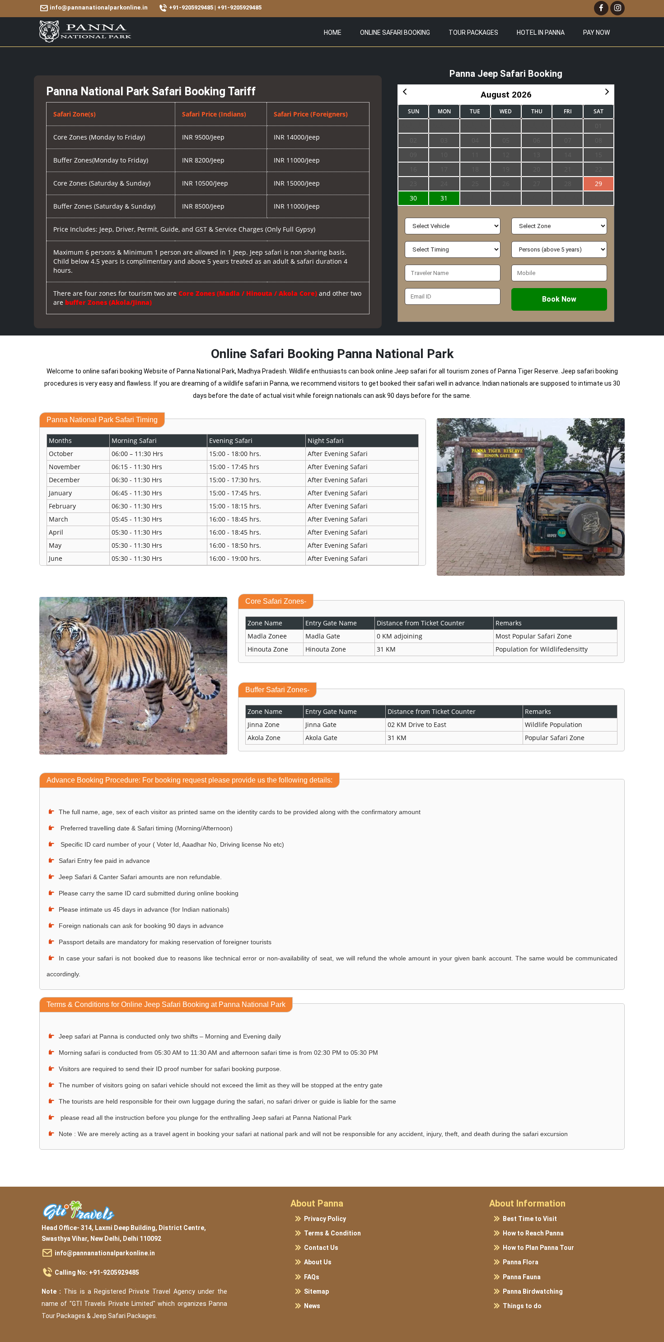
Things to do (522, 1305)
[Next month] (607, 91)
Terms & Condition (332, 1233)
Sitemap (316, 1291)
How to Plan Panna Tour (538, 1247)
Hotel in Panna (541, 32)
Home (332, 32)
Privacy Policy (325, 1218)
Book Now (559, 299)
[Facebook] (601, 8)
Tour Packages (473, 32)
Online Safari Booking (395, 32)
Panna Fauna (522, 1277)
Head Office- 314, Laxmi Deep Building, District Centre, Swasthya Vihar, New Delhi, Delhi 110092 (124, 1233)
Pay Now (596, 32)
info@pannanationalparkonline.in (105, 1253)
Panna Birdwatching (533, 1291)
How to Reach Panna (533, 1233)
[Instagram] (617, 8)
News (312, 1305)
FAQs (311, 1277)
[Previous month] (404, 91)
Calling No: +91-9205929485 (97, 1272)
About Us (318, 1262)
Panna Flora (520, 1262)
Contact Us (321, 1247)
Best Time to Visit (530, 1218)
